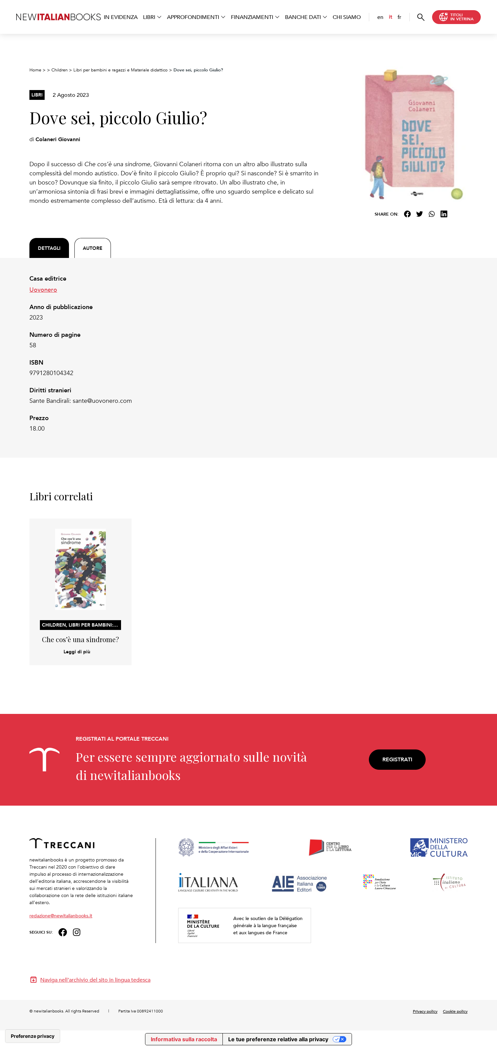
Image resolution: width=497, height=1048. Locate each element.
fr (399, 17)
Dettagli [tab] (49, 248)
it (390, 17)
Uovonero (43, 289)
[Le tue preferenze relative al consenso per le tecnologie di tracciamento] (32, 1036)
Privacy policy (425, 1011)
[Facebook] (407, 214)
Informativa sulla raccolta (184, 1039)
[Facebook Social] (62, 931)
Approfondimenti (193, 17)
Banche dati (303, 17)
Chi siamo (347, 17)
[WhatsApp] (431, 214)
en (380, 17)
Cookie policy (455, 1011)
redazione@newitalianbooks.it (60, 915)
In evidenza (121, 17)
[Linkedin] (444, 214)
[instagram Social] (76, 931)
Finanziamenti (252, 17)
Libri (149, 17)
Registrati (397, 759)
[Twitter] (419, 214)
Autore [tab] (92, 248)
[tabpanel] (174, 353)
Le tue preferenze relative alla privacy (278, 1039)
